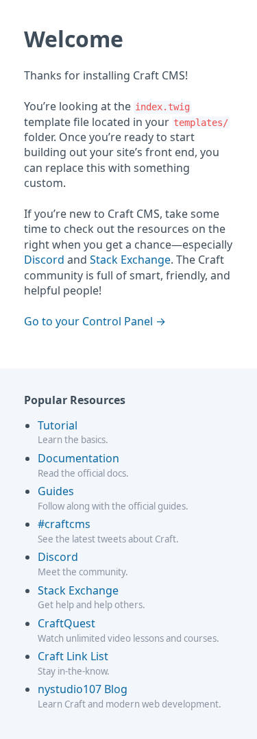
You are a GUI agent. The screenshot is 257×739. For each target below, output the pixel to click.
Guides (56, 491)
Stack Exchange (130, 259)
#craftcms (64, 523)
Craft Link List (73, 656)
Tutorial (57, 425)
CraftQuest (66, 623)
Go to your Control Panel (88, 321)
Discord (44, 259)
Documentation (78, 458)
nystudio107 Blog (82, 689)
